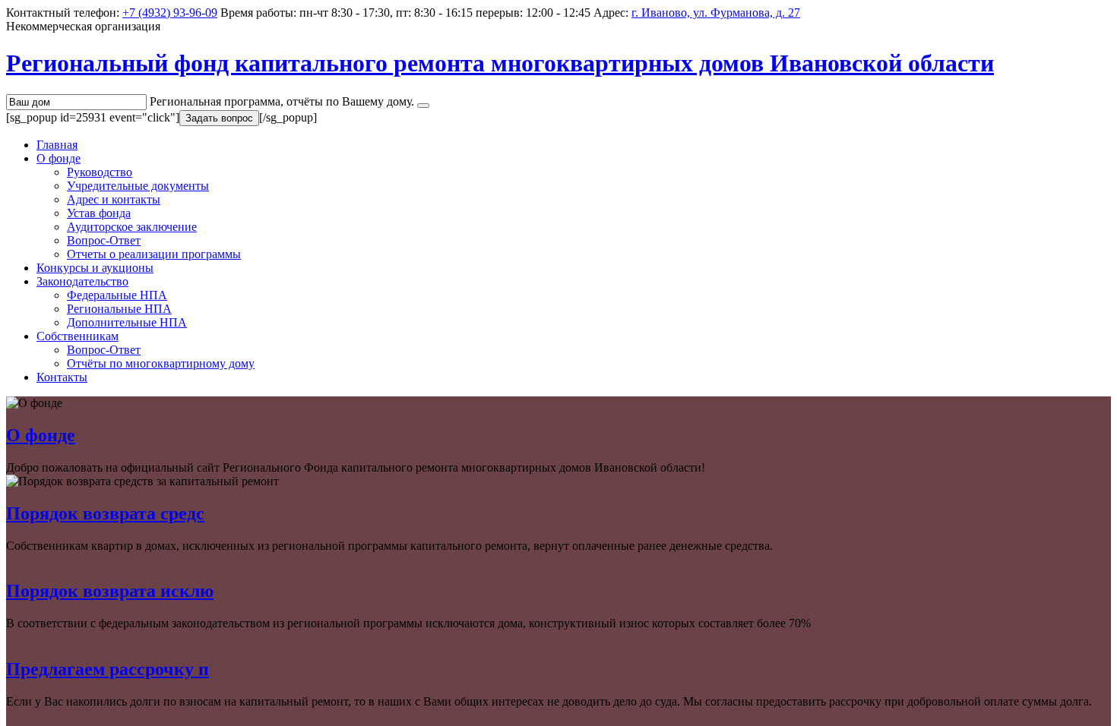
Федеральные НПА (117, 295)
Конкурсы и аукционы (94, 267)
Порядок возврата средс (105, 513)
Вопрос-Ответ (104, 240)
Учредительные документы (138, 185)
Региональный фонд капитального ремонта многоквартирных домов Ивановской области (500, 63)
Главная (57, 144)
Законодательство (82, 281)
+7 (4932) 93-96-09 (169, 12)
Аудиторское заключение (132, 226)
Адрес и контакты (113, 199)
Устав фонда (99, 213)
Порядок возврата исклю (110, 591)
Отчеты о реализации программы (154, 254)
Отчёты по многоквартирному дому (161, 363)
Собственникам (77, 336)
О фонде (58, 158)
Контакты (61, 377)
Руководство (99, 172)
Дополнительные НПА (127, 322)
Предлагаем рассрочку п (107, 669)
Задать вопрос (219, 118)
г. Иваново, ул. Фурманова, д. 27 (715, 12)
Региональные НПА (119, 308)
